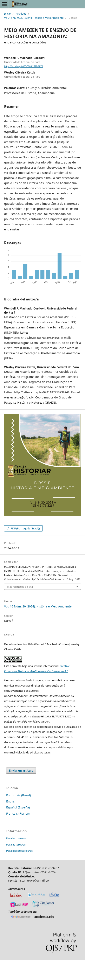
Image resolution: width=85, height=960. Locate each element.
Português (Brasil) (18, 795)
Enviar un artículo (21, 770)
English (11, 801)
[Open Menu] (4, 4)
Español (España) (18, 807)
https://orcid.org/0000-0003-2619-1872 (23, 66)
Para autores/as (16, 844)
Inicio (7, 13)
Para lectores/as (16, 838)
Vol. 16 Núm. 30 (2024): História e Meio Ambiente (34, 18)
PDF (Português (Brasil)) (25, 528)
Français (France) (18, 813)
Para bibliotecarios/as (19, 851)
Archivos (21, 13)
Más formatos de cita (20, 587)
